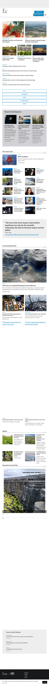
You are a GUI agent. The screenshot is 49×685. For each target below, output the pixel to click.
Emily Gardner (21, 162)
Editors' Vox (4, 64)
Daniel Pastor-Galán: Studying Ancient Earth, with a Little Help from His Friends (19, 201)
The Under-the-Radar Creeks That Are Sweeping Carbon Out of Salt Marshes (19, 636)
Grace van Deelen (23, 141)
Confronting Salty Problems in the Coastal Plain (35, 314)
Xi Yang (38, 317)
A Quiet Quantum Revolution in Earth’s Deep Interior (35, 420)
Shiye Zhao (6, 421)
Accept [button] (44, 682)
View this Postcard (6, 511)
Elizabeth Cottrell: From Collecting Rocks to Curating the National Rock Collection (41, 201)
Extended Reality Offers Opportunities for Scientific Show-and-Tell (11, 314)
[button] (3, 490)
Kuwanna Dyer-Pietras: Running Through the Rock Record (18, 181)
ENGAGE (26, 674)
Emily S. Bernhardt (36, 316)
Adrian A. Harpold (41, 449)
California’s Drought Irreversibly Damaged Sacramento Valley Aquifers (35, 41)
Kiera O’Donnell (29, 316)
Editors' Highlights (8, 641)
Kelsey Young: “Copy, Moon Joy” (41, 209)
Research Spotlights (6, 38)
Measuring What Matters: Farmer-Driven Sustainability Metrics (17, 642)
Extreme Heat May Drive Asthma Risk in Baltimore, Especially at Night (17, 75)
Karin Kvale (17, 421)
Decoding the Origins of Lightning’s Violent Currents (14, 66)
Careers (24, 104)
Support (39, 12)
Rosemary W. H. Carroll (40, 447)
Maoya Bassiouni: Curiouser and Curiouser (40, 171)
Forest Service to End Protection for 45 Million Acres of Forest (38, 127)
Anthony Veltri (18, 458)
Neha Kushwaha (7, 291)
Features (15, 168)
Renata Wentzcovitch (30, 423)
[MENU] (45, 15)
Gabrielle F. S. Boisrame (41, 444)
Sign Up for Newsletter (38, 14)
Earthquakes (25, 94)
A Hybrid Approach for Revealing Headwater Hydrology (19, 436)
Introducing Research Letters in (18, 80)
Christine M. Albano (40, 445)
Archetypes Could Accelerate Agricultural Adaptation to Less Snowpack (40, 437)
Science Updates (28, 312)
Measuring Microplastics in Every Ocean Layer (12, 419)
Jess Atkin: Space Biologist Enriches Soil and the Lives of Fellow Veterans (19, 191)
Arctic (24, 91)
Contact (25, 677)
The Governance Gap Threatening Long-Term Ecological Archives (18, 454)
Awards (25, 676)
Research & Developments (13, 112)
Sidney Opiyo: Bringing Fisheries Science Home (18, 171)
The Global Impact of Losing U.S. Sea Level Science (41, 453)
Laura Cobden (37, 423)
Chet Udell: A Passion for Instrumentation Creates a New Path (18, 210)
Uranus (24, 97)
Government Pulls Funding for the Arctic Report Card (22, 234)
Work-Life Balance (23, 157)
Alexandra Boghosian (14, 317)
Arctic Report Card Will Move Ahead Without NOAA (24, 127)
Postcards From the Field (9, 465)
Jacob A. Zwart (17, 444)
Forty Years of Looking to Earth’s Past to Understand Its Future (16, 84)
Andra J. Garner (41, 456)
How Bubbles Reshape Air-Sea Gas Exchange (14, 649)
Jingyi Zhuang (39, 424)
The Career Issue (7, 152)
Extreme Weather (24, 100)
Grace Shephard (31, 424)
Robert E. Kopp (39, 458)
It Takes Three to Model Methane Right (8, 59)
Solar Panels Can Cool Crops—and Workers (24, 59)
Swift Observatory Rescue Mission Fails (10, 126)
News (26, 38)
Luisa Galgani (10, 421)
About (26, 672)
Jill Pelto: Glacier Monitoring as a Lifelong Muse (40, 181)
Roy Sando (19, 442)
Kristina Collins (6, 317)
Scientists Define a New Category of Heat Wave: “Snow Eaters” (38, 60)
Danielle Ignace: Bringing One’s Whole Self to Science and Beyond (41, 191)
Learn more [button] (4, 683)
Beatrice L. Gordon (41, 442)
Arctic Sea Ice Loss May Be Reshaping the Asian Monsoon (19, 286)
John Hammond (18, 439)
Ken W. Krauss (32, 317)
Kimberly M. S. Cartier (10, 139)
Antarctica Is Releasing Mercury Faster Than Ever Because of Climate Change (19, 71)
